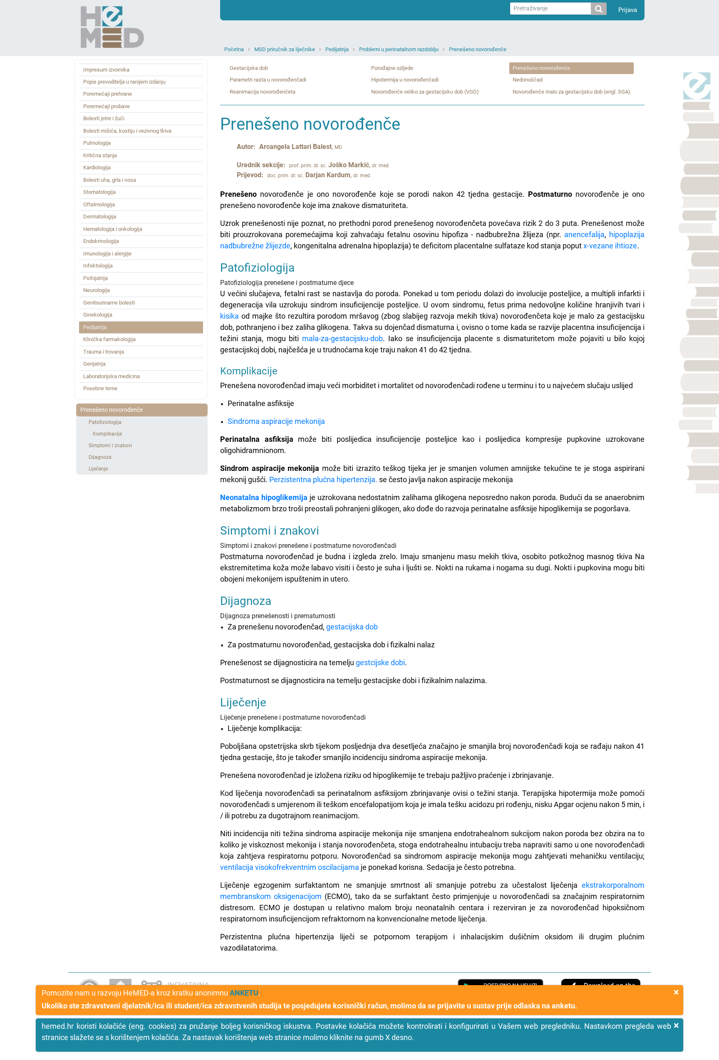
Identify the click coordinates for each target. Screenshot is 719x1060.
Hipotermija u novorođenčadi (405, 80)
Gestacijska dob (249, 68)
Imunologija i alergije (107, 253)
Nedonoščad (528, 80)
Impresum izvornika (106, 70)
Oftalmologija (99, 204)
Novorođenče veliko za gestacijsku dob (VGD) (425, 92)
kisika (229, 316)
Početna (234, 49)
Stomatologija (99, 192)
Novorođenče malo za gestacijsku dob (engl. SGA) (571, 92)
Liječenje (98, 469)
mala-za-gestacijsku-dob (342, 338)
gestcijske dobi (380, 662)
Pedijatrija (337, 49)
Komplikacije (107, 434)
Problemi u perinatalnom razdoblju (399, 49)
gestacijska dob (352, 626)
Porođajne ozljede (392, 68)
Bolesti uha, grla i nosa (109, 180)
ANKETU (244, 992)
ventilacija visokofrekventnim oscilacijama (289, 867)
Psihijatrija (95, 278)
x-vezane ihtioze (610, 245)
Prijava (627, 10)
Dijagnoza (100, 457)
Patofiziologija (105, 422)
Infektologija (98, 266)
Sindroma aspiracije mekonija (276, 421)
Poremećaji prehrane (107, 94)
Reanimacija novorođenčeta (262, 92)
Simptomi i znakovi (110, 445)
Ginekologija (97, 315)
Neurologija (96, 290)
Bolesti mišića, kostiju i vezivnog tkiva (127, 131)
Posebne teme (100, 388)
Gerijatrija (94, 364)
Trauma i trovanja (103, 352)
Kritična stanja (100, 155)
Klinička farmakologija (109, 339)
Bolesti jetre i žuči (103, 118)
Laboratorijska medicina (111, 376)
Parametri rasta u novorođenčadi (268, 80)
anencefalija (584, 234)
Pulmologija (97, 143)
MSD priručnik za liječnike (284, 49)
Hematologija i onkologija (112, 229)
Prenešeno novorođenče (477, 49)
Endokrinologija (101, 241)
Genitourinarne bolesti (109, 303)
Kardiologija (97, 167)
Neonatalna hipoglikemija (263, 497)
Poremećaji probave (106, 106)
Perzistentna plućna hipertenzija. (323, 479)
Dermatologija (99, 216)
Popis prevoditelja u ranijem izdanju (124, 82)
